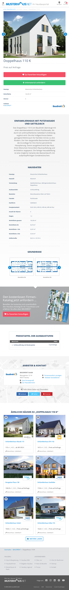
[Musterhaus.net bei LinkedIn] (56, 580)
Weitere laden (35, 539)
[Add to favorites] (6, 417)
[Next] (65, 34)
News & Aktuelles (41, 564)
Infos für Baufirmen (57, 560)
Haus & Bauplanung (12, 560)
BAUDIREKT (17, 550)
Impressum (36, 587)
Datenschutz (49, 587)
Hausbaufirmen (11, 564)
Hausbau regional (26, 567)
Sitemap (53, 564)
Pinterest (47, 394)
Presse (38, 567)
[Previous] (3, 34)
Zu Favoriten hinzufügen (36, 74)
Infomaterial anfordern (35, 82)
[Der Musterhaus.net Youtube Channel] (63, 580)
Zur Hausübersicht (10, 9)
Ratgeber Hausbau (27, 564)
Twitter (35, 394)
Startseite (7, 550)
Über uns (39, 560)
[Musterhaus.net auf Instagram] (52, 580)
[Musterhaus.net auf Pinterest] (60, 580)
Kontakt (53, 567)
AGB (42, 587)
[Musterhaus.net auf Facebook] (47, 580)
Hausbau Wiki (25, 560)
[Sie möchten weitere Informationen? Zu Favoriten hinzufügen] (34, 34)
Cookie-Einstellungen (59, 587)
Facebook (23, 394)
